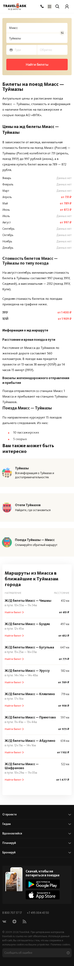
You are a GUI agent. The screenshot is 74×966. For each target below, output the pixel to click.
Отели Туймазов (28, 505)
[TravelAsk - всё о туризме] (14, 6)
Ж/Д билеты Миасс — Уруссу (27, 671)
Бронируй (9, 852)
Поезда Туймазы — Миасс (35, 540)
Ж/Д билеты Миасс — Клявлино (30, 694)
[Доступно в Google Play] (43, 884)
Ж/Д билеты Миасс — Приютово (30, 717)
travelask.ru (8, 936)
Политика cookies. (61, 944)
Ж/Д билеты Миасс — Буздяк (27, 624)
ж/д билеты (14, 9)
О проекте (9, 814)
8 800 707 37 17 (12, 913)
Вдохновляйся (12, 833)
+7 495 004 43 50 (38, 913)
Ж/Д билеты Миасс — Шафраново (22, 766)
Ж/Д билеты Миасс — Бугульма (29, 647)
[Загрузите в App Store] (43, 894)
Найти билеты (37, 64)
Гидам (6, 824)
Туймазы (22, 468)
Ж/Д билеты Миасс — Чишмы (28, 601)
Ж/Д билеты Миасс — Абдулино (30, 741)
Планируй (9, 843)
